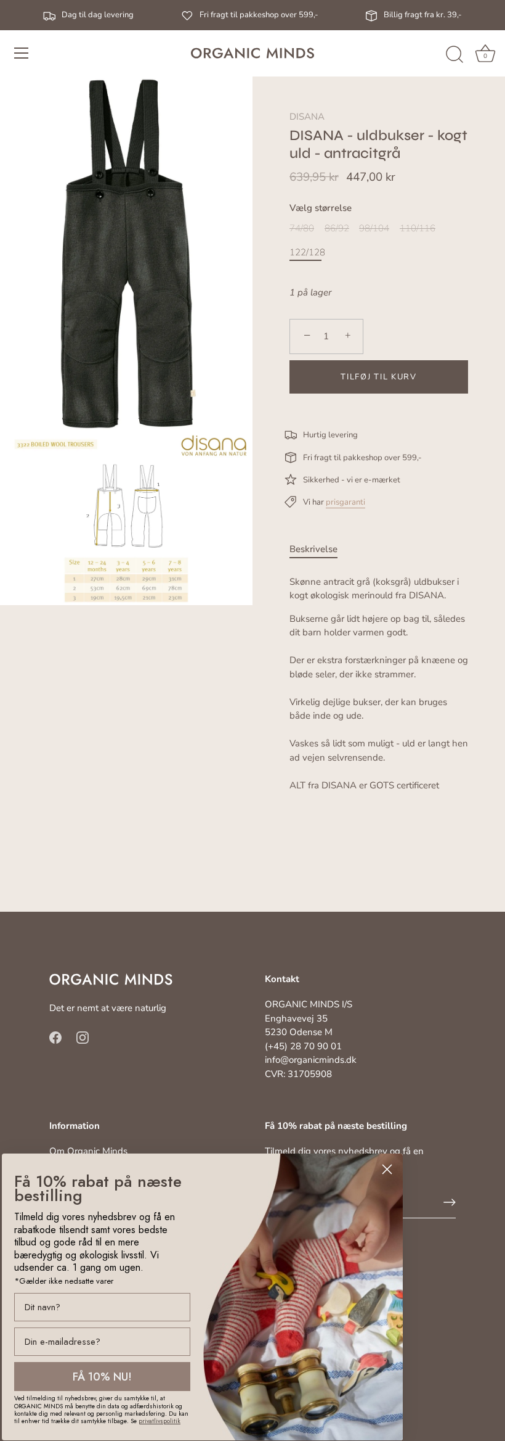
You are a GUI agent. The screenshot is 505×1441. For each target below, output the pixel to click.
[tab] (319, 549)
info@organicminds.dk (311, 1060)
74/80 (301, 228)
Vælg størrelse (320, 207)
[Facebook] (55, 1037)
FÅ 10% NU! (102, 1377)
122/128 (307, 252)
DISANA (307, 116)
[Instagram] (82, 1037)
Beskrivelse (313, 549)
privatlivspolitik (159, 1421)
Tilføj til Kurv (378, 376)
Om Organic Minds (88, 1151)
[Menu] (21, 53)
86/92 (337, 228)
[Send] (449, 1202)
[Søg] (454, 54)
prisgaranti (345, 502)
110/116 (417, 228)
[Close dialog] (387, 1169)
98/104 (374, 228)
